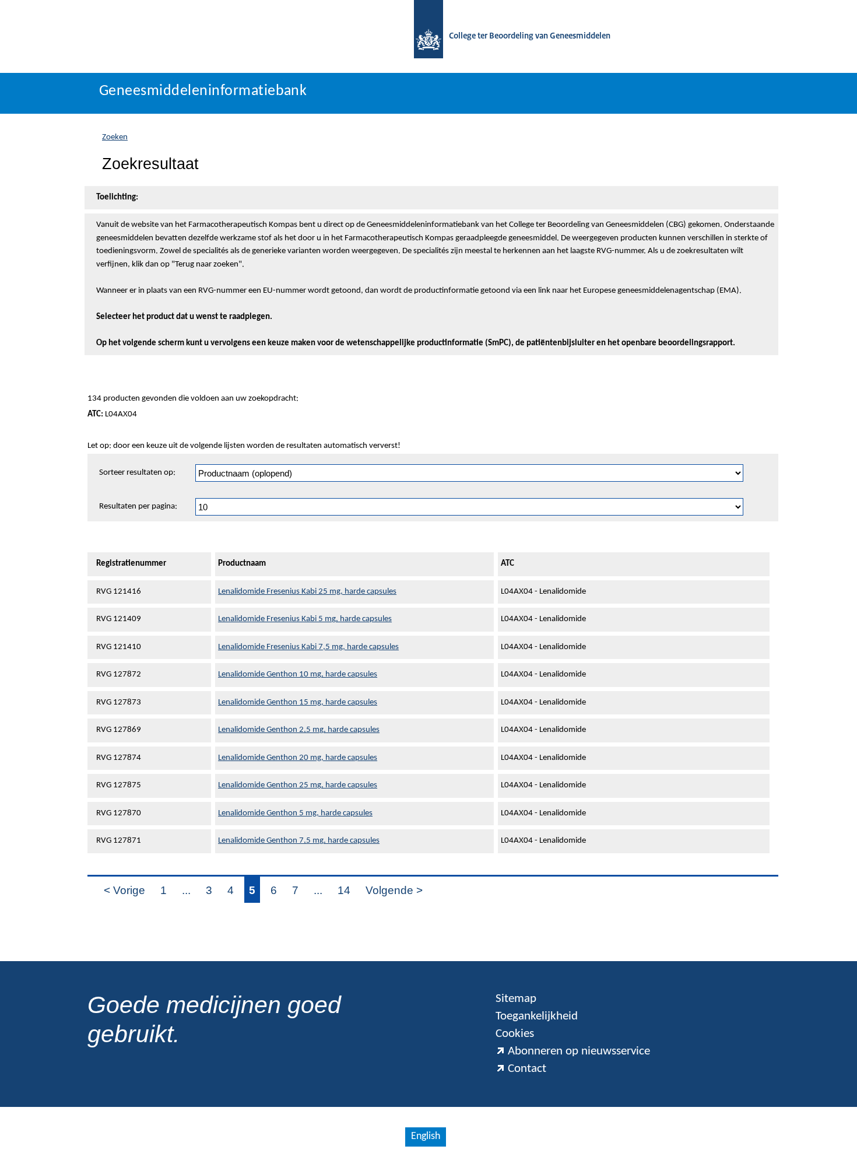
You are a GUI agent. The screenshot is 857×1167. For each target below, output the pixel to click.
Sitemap (516, 999)
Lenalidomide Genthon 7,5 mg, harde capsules (299, 840)
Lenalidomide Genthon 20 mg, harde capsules (297, 758)
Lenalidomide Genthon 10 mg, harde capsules (297, 674)
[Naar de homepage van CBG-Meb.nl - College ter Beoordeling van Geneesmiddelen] (428, 36)
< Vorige (124, 890)
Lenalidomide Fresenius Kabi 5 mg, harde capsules (305, 619)
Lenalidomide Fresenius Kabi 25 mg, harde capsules (307, 591)
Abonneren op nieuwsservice (579, 1051)
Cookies (515, 1034)
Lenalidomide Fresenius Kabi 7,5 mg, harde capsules (308, 647)
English (425, 1136)
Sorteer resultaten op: (137, 472)
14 (344, 890)
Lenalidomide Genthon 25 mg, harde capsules (297, 785)
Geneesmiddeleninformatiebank (203, 91)
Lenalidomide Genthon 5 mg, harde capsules (295, 813)
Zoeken (115, 137)
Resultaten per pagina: (138, 506)
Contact (527, 1069)
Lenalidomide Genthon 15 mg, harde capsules (297, 702)
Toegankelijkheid (537, 1016)
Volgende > (394, 890)
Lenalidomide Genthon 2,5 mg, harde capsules (299, 730)
